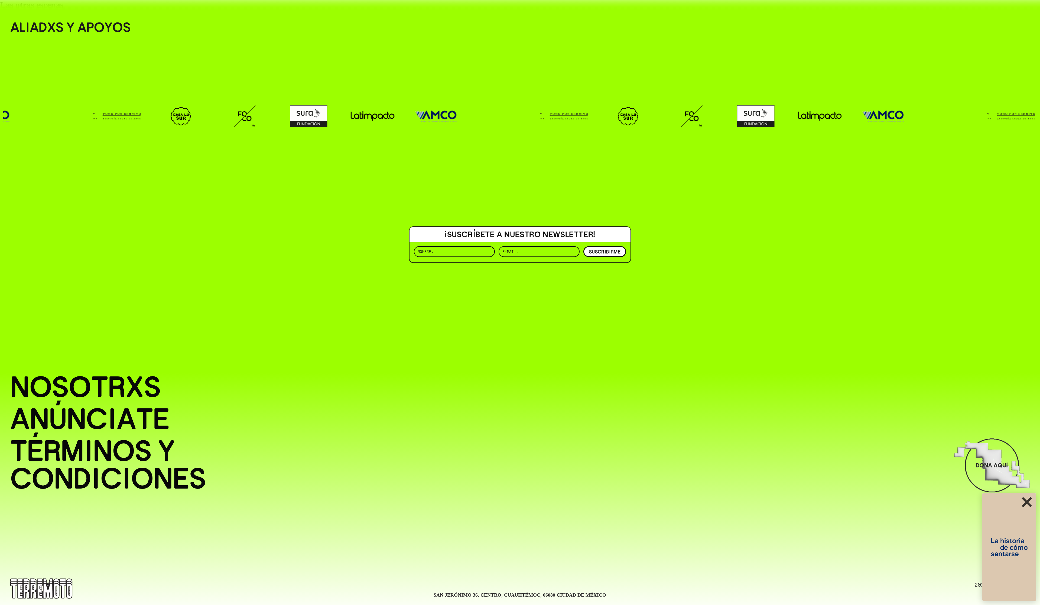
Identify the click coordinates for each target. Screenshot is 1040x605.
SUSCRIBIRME (604, 251)
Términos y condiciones (108, 464)
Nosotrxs (85, 387)
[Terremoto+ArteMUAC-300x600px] (1009, 547)
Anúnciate (90, 419)
